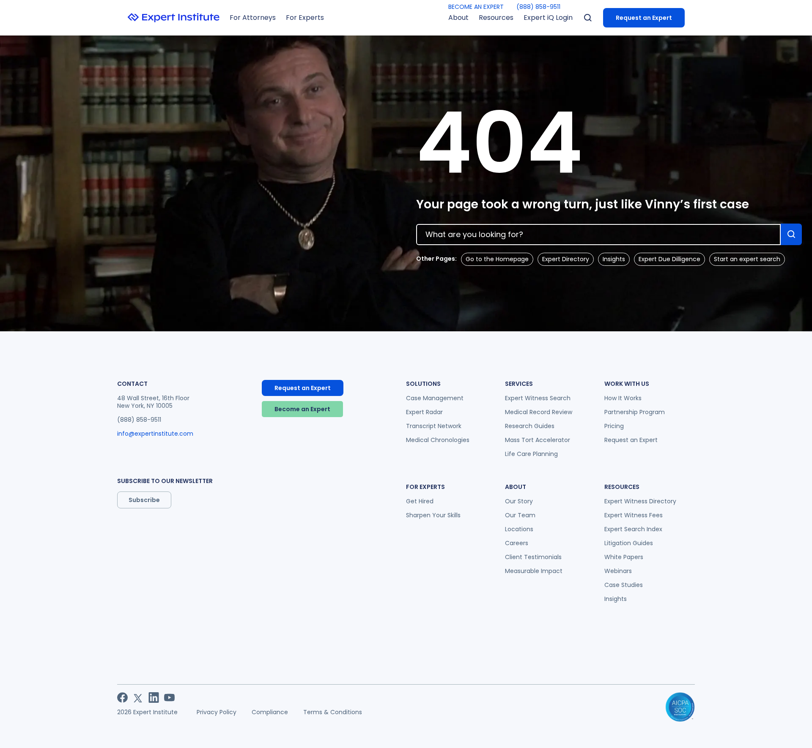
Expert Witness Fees (633, 515)
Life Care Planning (531, 454)
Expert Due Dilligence (669, 259)
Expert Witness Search (538, 398)
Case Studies (623, 585)
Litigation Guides (628, 543)
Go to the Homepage (497, 259)
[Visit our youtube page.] (169, 697)
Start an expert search (747, 259)
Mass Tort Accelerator (537, 440)
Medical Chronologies (437, 440)
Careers (516, 543)
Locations (519, 529)
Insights (614, 259)
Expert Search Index (633, 529)
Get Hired (419, 501)
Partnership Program (634, 412)
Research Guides (529, 426)
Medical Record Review (538, 412)
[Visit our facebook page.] (122, 697)
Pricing (614, 426)
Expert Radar (424, 412)
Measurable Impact (533, 571)
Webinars (618, 571)
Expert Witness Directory (640, 501)
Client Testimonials (533, 557)
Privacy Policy (216, 712)
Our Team (520, 515)
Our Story (519, 501)
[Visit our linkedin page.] (153, 697)
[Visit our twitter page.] (138, 697)
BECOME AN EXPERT (476, 7)
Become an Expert (302, 409)
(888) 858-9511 (538, 7)
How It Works (623, 398)
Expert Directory (565, 259)
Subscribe (144, 500)
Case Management (435, 398)
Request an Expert (644, 18)
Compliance (270, 712)
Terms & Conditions (332, 712)
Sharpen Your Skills (433, 515)
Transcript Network (433, 426)
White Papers (623, 557)
